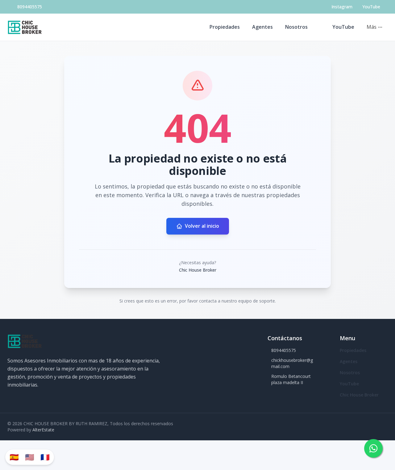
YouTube (343, 26)
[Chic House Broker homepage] (24, 27)
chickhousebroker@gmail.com (292, 363)
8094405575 (29, 7)
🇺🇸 (29, 457)
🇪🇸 (14, 457)
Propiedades (225, 26)
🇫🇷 (45, 457)
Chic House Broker (359, 395)
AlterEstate (43, 430)
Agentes (262, 26)
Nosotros (296, 26)
